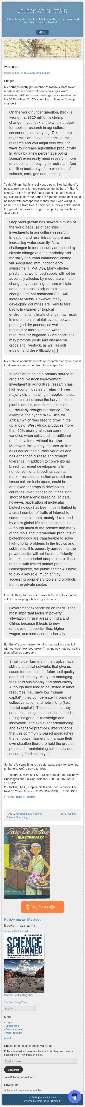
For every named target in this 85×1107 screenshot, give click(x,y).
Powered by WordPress (35, 1101)
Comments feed (14, 1029)
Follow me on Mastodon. (24, 919)
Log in (9, 1022)
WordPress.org (14, 1032)
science (20, 796)
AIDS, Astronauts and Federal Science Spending (24, 815)
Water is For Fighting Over (18, 995)
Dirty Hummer (70, 813)
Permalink (30, 796)
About (7, 1038)
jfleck (17, 72)
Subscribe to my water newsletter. (22, 1090)
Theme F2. (57, 1101)
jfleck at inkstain (42, 10)
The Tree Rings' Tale (15, 1002)
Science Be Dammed (16, 931)
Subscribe (13, 1069)
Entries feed (12, 1025)
